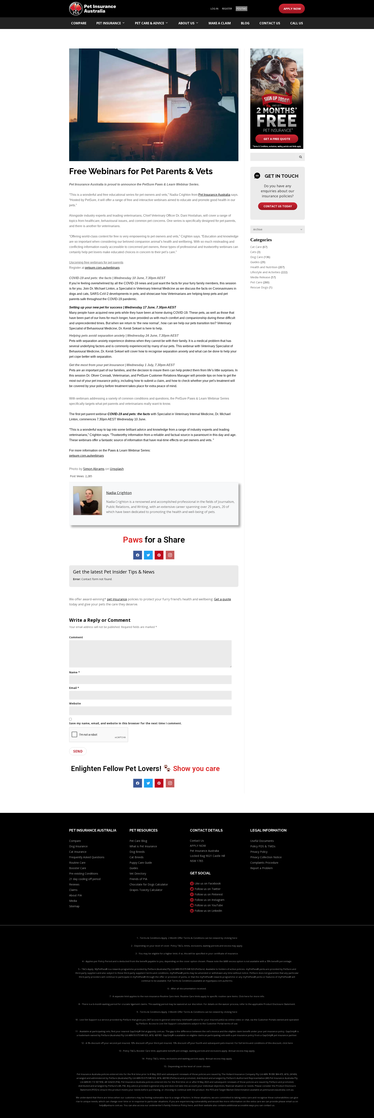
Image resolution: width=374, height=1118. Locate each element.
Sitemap (74, 906)
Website (75, 703)
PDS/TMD (241, 8)
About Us (186, 23)
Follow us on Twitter (207, 889)
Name (74, 672)
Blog (245, 23)
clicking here (230, 937)
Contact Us (269, 23)
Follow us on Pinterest (208, 894)
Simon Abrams (93, 469)
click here (287, 1043)
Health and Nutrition (263, 267)
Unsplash (117, 469)
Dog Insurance (78, 846)
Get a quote (222, 599)
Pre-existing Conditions (83, 873)
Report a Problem (261, 868)
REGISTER (227, 8)
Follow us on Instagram (209, 900)
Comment (76, 637)
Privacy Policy (258, 852)
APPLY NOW (292, 9)
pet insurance (117, 599)
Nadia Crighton (119, 492)
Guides (255, 262)
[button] (137, 555)
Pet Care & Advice (149, 23)
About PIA (75, 895)
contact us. (269, 1105)
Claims (73, 890)
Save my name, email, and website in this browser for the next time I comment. (125, 723)
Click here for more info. (252, 996)
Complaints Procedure (264, 862)
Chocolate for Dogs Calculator (149, 884)
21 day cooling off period (85, 879)
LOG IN (214, 8)
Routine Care (77, 862)
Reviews (74, 884)
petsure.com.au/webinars (102, 267)
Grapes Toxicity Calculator (146, 890)
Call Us (296, 23)
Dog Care (256, 257)
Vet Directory (138, 873)
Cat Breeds (137, 857)
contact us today (278, 206)
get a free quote (277, 139)
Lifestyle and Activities (265, 272)
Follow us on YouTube (208, 905)
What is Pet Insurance (143, 846)
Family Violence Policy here (178, 1105)
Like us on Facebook (207, 883)
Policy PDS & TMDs (262, 846)
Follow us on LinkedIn (208, 910)
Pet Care (256, 282)
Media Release (260, 277)
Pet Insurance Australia (214, 194)
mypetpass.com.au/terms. (219, 980)
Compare (78, 23)
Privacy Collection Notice (266, 857)
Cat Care (256, 247)
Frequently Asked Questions (86, 857)
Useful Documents (262, 841)
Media (73, 901)
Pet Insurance (108, 23)
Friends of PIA (138, 879)
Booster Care (77, 868)
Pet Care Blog (138, 841)
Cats (253, 252)
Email (74, 688)
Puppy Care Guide (141, 862)
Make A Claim (220, 23)
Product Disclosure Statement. (279, 1004)
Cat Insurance (77, 852)
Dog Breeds (137, 852)
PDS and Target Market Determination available (234, 1089)
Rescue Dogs (259, 287)
